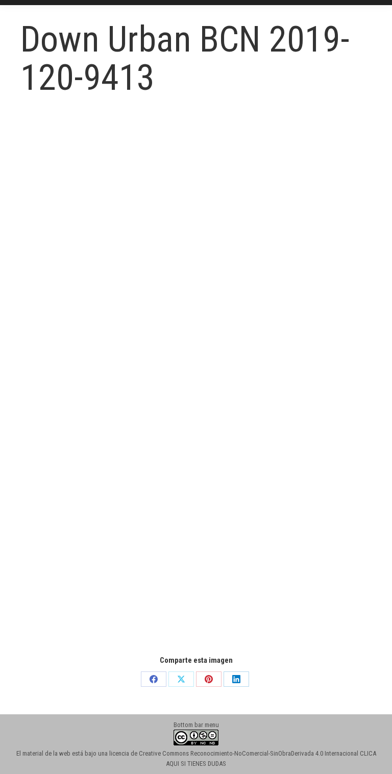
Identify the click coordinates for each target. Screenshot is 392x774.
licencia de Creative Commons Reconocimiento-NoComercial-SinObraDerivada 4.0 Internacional (233, 753)
